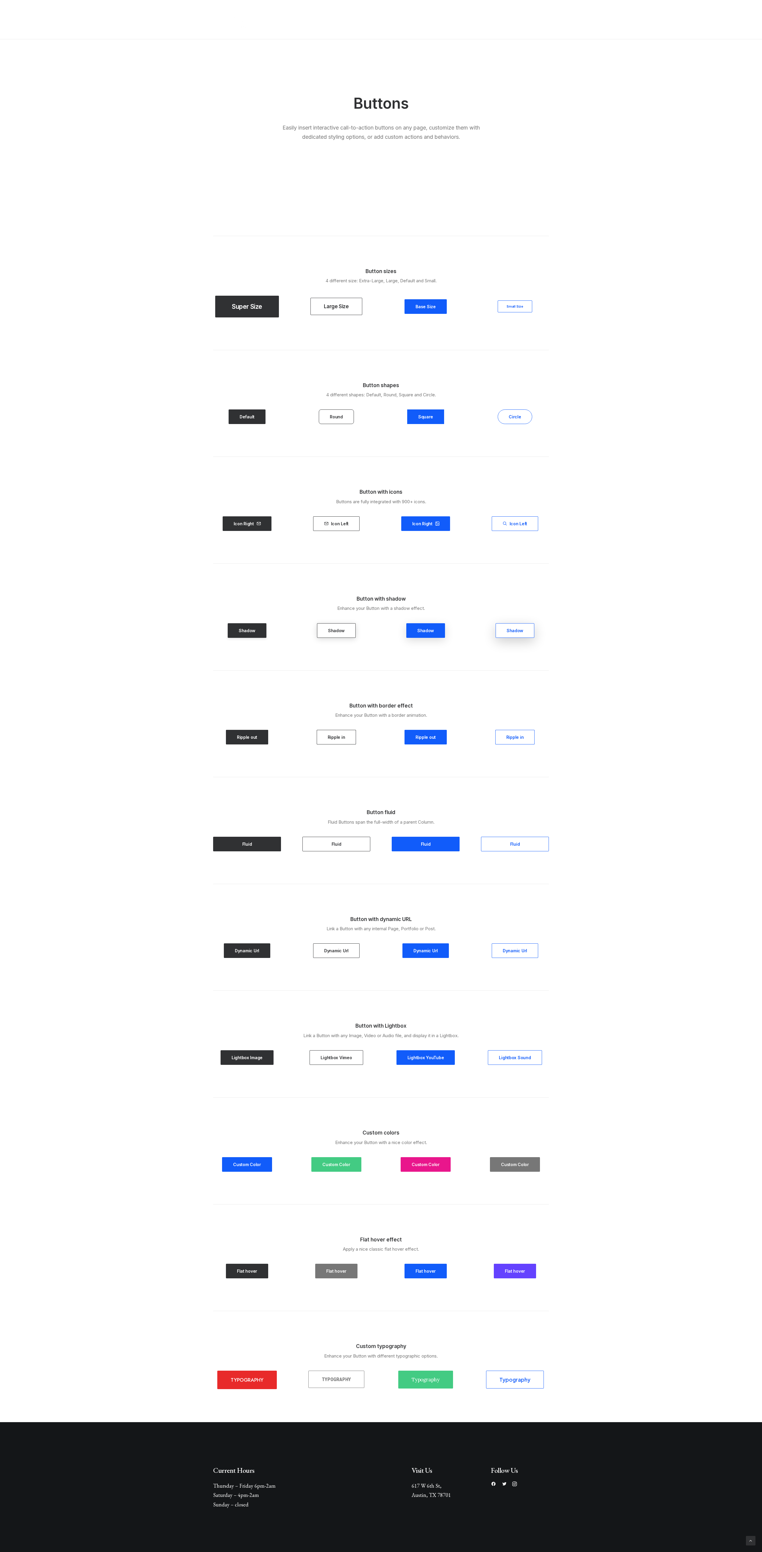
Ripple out (247, 737)
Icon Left (340, 523)
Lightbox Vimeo (336, 1057)
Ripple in (336, 737)
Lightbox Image (247, 1057)
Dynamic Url (247, 950)
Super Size (247, 306)
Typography (247, 1379)
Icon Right (244, 523)
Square (425, 416)
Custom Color (247, 1164)
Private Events (377, 19)
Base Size (425, 306)
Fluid (247, 844)
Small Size (515, 306)
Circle (515, 416)
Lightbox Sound (515, 1057)
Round (336, 416)
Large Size (336, 306)
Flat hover (247, 1271)
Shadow (247, 630)
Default (247, 416)
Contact (426, 19)
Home (334, 19)
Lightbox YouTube (425, 1057)
